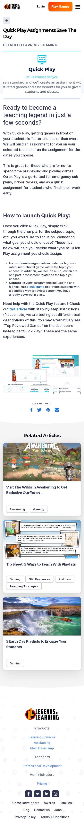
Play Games (60, 6)
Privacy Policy (25, 817)
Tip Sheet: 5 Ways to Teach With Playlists (41, 564)
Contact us (42, 810)
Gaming (50, 45)
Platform (65, 579)
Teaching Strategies (24, 586)
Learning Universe (42, 737)
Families (66, 803)
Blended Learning (21, 45)
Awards (49, 803)
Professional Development (42, 766)
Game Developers (25, 803)
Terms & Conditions (54, 817)
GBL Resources (39, 579)
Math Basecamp (42, 748)
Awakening (17, 509)
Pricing (42, 784)
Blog (25, 810)
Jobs (58, 810)
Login (41, 6)
